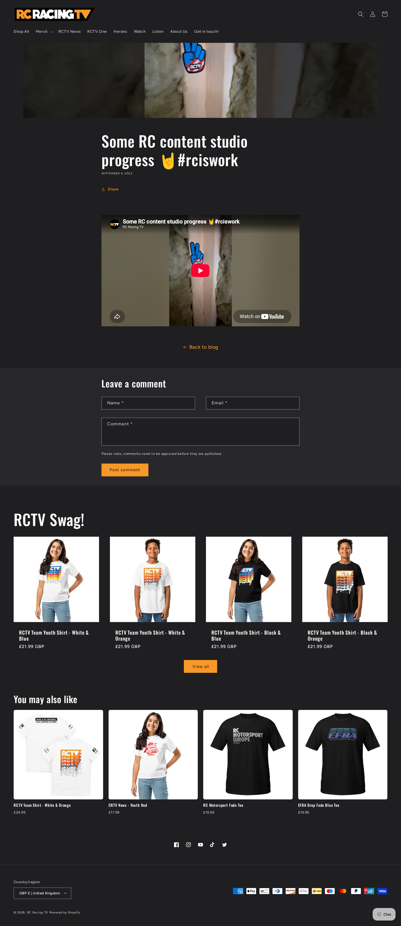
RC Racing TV (38, 912)
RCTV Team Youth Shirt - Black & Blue (246, 635)
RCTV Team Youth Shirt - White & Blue (54, 635)
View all (200, 666)
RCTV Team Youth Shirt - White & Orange (150, 635)
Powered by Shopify (64, 912)
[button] (43, 31)
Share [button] (113, 189)
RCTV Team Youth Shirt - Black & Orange (342, 635)
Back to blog (204, 347)
